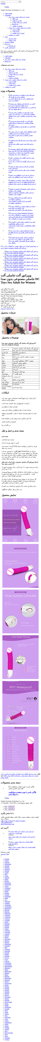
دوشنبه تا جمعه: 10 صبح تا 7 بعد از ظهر (13, 820)
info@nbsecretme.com (7, 824)
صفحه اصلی (8, 13)
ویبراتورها (15, 24)
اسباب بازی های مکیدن (19, 22)
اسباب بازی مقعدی (18, 33)
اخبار (6, 37)
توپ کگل (15, 19)
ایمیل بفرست (5, 854)
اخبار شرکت (12, 38)
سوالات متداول (9, 42)
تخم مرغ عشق (17, 20)
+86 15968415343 (6, 822)
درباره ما (7, 44)
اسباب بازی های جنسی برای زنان (18, 17)
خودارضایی (15, 31)
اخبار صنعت (12, 40)
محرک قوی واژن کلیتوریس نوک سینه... (20, 210)
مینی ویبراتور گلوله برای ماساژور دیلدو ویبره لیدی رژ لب (18, 774)
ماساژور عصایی (17, 26)
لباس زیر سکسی (13, 35)
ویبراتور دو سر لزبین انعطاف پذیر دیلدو (20, 177)
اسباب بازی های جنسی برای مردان (19, 28)
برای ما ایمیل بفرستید (7, 308)
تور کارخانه (11, 46)
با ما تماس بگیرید (10, 47)
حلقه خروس (16, 29)
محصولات (8, 15)
